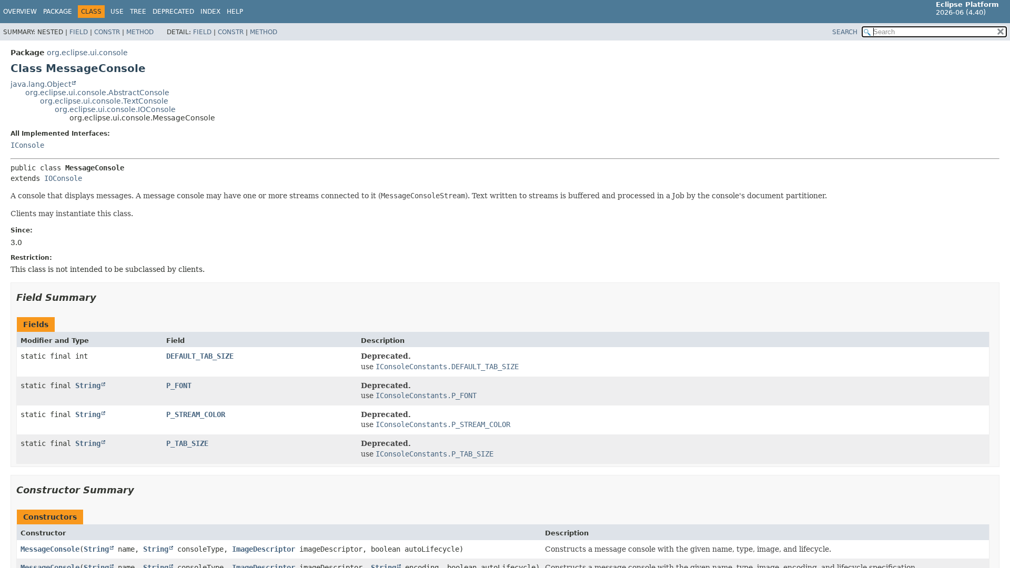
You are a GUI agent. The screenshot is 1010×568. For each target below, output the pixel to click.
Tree (138, 11)
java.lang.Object (41, 84)
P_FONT (178, 385)
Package (57, 11)
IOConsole (63, 178)
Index (210, 11)
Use (117, 11)
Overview (20, 11)
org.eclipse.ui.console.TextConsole (104, 101)
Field (78, 32)
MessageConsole (50, 549)
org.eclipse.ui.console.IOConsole (115, 109)
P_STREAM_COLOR (195, 414)
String (87, 385)
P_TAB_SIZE (187, 443)
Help (235, 11)
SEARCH (844, 32)
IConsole (27, 145)
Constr (107, 32)
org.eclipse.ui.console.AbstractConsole (97, 92)
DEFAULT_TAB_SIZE (200, 356)
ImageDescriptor (263, 549)
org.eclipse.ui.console (87, 52)
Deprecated (173, 11)
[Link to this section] (103, 297)
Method (140, 32)
